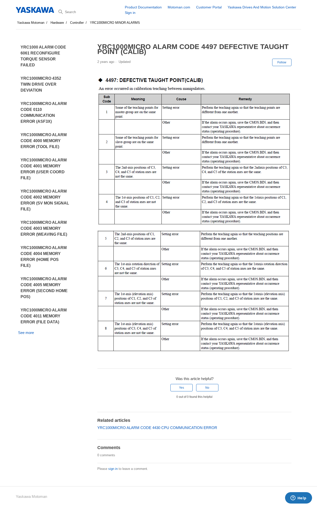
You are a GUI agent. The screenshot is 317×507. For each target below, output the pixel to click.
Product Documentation (143, 7)
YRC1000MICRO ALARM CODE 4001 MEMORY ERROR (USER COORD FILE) (44, 169)
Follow (281, 62)
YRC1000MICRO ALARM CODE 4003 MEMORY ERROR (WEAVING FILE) (44, 228)
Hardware (57, 23)
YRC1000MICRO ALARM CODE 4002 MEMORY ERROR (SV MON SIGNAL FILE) (45, 200)
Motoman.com (179, 7)
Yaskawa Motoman (30, 23)
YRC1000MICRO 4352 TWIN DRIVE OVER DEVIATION (41, 84)
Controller (77, 23)
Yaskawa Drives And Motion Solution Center (262, 7)
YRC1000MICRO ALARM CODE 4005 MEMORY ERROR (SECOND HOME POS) (44, 288)
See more (26, 332)
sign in (113, 469)
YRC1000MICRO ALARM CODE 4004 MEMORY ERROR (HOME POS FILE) (44, 257)
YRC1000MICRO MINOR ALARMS (115, 23)
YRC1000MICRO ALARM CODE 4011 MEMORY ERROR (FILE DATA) (44, 316)
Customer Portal (209, 7)
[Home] (35, 10)
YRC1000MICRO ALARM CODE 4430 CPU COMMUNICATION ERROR (157, 428)
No (207, 387)
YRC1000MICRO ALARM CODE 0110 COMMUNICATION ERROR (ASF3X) (44, 112)
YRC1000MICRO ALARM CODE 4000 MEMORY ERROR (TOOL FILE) (44, 141)
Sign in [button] (130, 13)
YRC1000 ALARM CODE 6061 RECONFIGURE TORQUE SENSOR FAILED (43, 56)
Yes (181, 387)
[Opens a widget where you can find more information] (298, 498)
